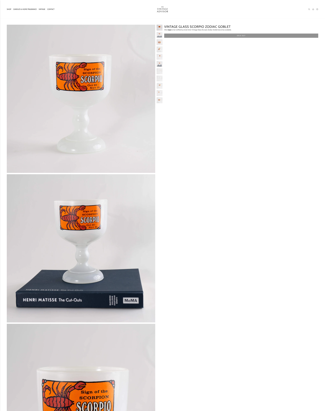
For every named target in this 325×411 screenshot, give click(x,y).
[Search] (309, 9)
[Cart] (313, 9)
